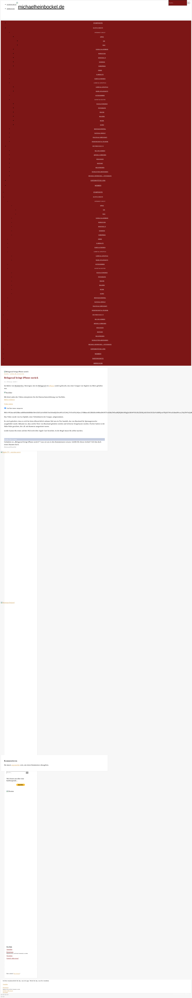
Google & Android (102, 49)
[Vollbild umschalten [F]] (5, 994)
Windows (102, 62)
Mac (104, 45)
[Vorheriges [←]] (1, 996)
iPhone (51, 386)
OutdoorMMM (100, 95)
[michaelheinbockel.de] (40, 7)
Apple (102, 36)
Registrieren (100, 167)
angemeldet (15, 765)
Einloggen (100, 159)
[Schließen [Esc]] (1, 994)
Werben (98, 185)
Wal (15, 447)
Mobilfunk (102, 53)
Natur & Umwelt (100, 133)
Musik (102, 120)
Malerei (102, 116)
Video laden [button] (8, 404)
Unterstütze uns (98, 180)
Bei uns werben (100, 150)
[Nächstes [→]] (3, 996)
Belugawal (7, 447)
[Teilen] (3, 994)
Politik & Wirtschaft (100, 137)
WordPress (102, 66)
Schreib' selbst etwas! (12, 958)
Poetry (102, 112)
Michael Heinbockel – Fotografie (100, 175)
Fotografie (102, 108)
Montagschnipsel (100, 129)
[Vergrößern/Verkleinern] (7, 994)
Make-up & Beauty (102, 91)
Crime (100, 70)
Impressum (11, 9)
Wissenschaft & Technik (100, 141)
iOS (104, 41)
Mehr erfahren (9, 400)
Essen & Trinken (100, 78)
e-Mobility (100, 74)
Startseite (98, 23)
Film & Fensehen (102, 103)
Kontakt (100, 163)
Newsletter (9, 956)
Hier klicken (17, 973)
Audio (102, 124)
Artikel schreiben (100, 155)
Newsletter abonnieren (100, 171)
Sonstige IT (102, 57)
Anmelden (9, 949)
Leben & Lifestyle (102, 87)
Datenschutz (11, 4)
